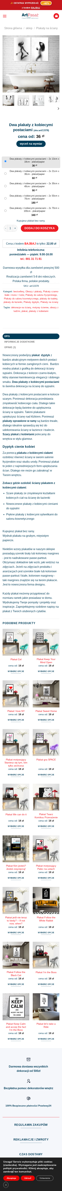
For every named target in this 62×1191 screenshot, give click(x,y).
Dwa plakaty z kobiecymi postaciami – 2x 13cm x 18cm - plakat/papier (34, 160)
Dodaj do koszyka (39, 228)
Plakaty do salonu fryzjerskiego (41, 295)
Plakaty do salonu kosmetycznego (21, 298)
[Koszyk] (56, 16)
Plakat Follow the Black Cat (16, 974)
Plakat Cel (16, 659)
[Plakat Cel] (16, 642)
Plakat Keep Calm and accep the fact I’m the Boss (16, 1027)
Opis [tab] (7, 336)
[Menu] (5, 16)
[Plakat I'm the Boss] (46, 955)
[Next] (54, 64)
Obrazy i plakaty (33, 291)
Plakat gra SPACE (46, 759)
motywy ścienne (40, 307)
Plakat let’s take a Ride (46, 1025)
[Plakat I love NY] (16, 693)
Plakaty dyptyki (31, 302)
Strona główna (13, 28)
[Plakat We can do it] (16, 797)
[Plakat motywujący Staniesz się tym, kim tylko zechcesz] (16, 742)
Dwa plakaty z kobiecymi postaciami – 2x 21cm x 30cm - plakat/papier (34, 172)
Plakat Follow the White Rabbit (46, 919)
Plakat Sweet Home (46, 711)
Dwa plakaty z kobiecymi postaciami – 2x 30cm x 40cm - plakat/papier (34, 185)
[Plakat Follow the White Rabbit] (46, 900)
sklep (29, 28)
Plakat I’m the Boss (46, 972)
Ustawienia (45, 1178)
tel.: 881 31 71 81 (31, 258)
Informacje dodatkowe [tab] (19, 342)
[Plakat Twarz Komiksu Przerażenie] (46, 797)
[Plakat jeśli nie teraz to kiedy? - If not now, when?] (16, 900)
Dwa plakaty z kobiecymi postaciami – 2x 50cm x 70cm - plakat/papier (34, 197)
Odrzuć (27, 1178)
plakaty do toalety (48, 298)
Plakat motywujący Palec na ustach (46, 867)
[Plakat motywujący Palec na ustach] (46, 848)
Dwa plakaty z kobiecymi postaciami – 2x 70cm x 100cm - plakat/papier (34, 209)
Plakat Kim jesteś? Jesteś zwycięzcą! (16, 867)
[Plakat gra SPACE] (46, 742)
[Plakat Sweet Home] (46, 693)
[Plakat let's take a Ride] (46, 1006)
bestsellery (18, 291)
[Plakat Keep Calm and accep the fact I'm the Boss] (16, 1006)
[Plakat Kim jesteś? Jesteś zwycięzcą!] (16, 848)
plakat (25, 311)
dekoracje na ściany (21, 307)
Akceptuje (11, 1178)
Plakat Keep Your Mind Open (46, 661)
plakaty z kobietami (38, 311)
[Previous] (8, 64)
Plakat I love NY (16, 711)
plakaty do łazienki (13, 302)
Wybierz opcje (16, 671)
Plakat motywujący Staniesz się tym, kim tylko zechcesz (15, 762)
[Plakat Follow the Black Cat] (16, 955)
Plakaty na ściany (47, 28)
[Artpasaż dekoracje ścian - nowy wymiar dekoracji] (30, 16)
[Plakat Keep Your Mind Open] (46, 642)
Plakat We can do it (16, 814)
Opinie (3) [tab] (10, 347)
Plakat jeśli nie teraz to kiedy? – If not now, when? (16, 920)
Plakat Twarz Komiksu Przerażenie (46, 816)
